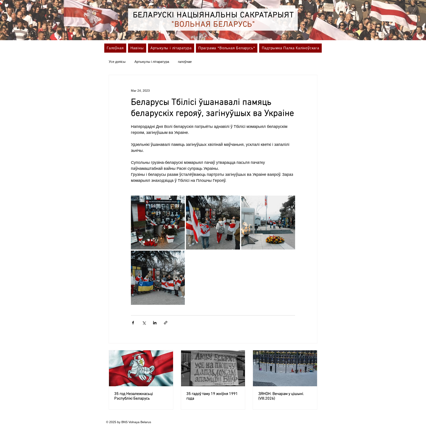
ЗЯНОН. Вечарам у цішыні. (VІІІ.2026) (281, 396)
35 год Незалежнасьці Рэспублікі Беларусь (133, 396)
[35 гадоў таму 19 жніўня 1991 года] (213, 368)
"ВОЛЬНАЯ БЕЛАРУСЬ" (213, 24)
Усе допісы (117, 61)
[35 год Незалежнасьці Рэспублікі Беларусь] (141, 368)
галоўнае (185, 61)
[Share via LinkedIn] (155, 323)
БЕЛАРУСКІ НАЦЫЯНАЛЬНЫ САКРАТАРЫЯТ (213, 15)
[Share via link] (166, 323)
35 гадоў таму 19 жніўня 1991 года (212, 396)
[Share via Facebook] (133, 323)
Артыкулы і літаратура (151, 61)
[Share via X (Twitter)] (144, 323)
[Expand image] (158, 223)
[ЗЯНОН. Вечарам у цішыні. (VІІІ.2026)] (285, 368)
